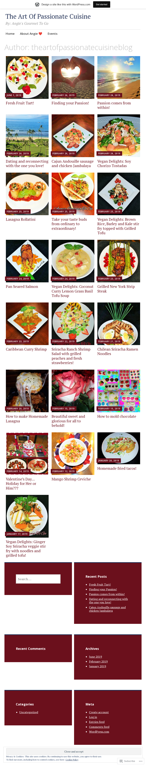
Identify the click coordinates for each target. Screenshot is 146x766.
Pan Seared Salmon (22, 286)
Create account (99, 712)
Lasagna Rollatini (21, 219)
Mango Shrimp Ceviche (71, 479)
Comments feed (99, 727)
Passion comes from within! (114, 105)
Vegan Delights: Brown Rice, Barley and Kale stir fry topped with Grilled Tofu (118, 226)
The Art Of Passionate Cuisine (48, 16)
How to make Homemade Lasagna (27, 418)
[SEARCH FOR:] (38, 579)
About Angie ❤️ (31, 34)
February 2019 (98, 661)
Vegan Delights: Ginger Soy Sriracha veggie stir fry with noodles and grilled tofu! (26, 548)
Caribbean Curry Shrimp (26, 349)
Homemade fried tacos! (116, 468)
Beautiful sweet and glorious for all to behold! (68, 421)
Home (10, 34)
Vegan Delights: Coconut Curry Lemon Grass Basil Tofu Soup (72, 291)
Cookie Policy (72, 759)
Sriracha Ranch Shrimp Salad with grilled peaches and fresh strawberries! (71, 356)
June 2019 (95, 657)
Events (53, 34)
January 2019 (97, 666)
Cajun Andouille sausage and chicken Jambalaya (73, 163)
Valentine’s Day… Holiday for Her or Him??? (21, 483)
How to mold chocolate (116, 416)
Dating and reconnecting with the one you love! (27, 163)
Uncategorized (28, 712)
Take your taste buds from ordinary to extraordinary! (69, 224)
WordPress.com (99, 732)
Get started (101, 4)
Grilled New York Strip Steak (116, 288)
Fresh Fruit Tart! (20, 102)
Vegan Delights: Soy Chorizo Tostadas (114, 163)
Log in (93, 717)
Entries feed (97, 722)
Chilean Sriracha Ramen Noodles (117, 351)
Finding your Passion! (70, 102)
